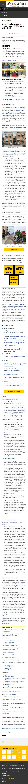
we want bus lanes (15, 224)
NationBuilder (11, 778)
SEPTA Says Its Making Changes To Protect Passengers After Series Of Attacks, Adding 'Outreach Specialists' (15, 365)
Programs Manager (6, 631)
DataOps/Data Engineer (10, 657)
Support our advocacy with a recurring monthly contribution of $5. (13, 728)
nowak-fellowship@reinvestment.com (13, 571)
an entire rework (21, 214)
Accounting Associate (9, 643)
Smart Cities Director (9, 684)
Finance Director (8, 669)
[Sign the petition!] (14, 249)
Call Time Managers (9, 665)
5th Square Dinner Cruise (7, 432)
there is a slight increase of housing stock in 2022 (14, 120)
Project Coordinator (11, 652)
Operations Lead (12, 694)
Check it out (19, 128)
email (8, 775)
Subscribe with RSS (8, 742)
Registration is (7, 416)
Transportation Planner (12, 635)
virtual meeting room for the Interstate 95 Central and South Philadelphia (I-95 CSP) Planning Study (14, 306)
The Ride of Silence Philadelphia (9, 458)
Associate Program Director (14, 696)
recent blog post (5, 125)
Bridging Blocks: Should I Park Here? (10, 399)
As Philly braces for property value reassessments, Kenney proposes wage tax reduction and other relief (14, 349)
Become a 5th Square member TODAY (14, 262)
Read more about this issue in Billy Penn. (13, 96)
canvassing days (10, 597)
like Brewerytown (6, 116)
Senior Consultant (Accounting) (12, 660)
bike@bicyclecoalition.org (9, 493)
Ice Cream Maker (11, 654)
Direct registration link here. (13, 429)
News (9, 20)
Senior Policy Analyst (9, 676)
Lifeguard (9, 675)
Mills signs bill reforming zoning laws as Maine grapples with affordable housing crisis (14, 342)
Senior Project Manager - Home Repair (13, 640)
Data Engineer (8, 686)
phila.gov (4, 109)
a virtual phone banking (11, 595)
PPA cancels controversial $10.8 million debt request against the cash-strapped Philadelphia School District (14, 332)
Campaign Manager (9, 666)
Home (3, 20)
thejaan (13, 147)
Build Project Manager (9, 642)
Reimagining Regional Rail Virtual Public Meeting (12, 419)
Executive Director (16, 691)
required (12, 416)
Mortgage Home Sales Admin (11, 645)
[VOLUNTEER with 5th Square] (14, 391)
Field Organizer (8, 668)
